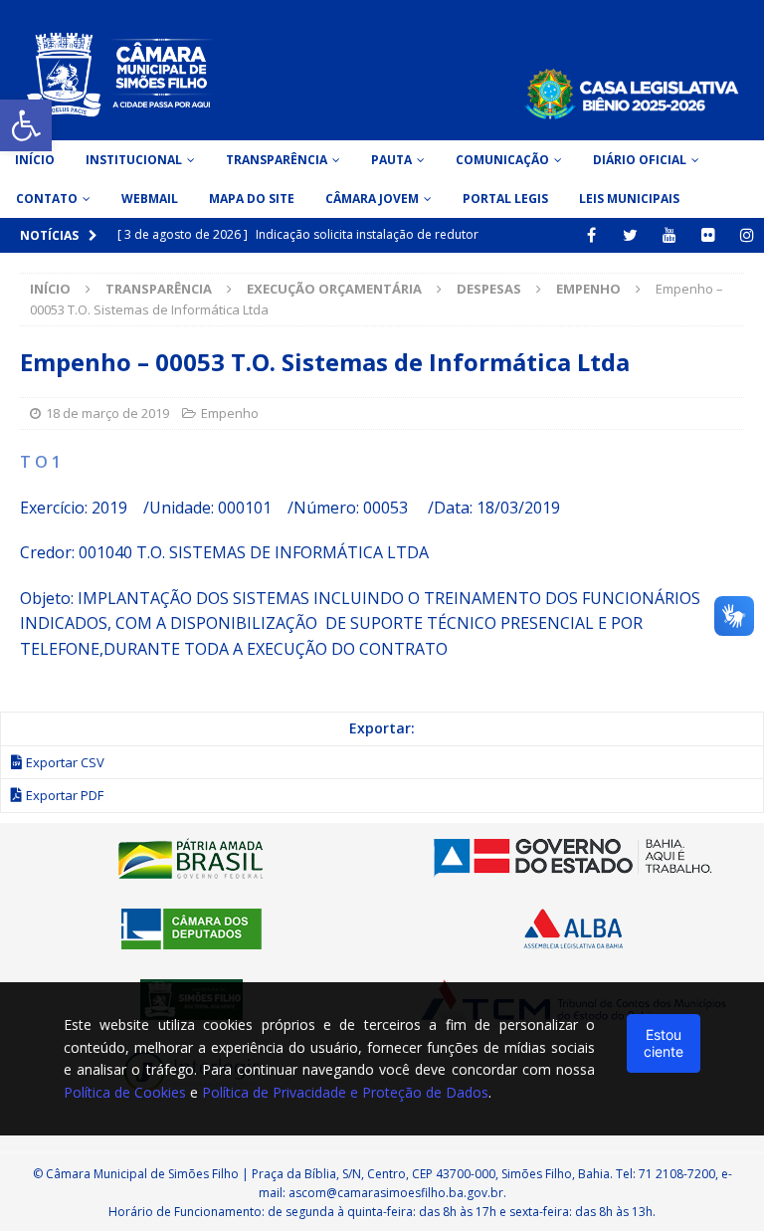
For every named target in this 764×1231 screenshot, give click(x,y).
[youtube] (669, 235)
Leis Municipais (629, 198)
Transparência (276, 159)
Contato (47, 198)
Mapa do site (251, 198)
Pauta (391, 159)
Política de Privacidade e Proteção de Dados (345, 1092)
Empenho (230, 413)
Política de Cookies (125, 1092)
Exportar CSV (65, 762)
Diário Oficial (639, 159)
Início (35, 159)
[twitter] (630, 235)
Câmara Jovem (372, 198)
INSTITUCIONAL (134, 159)
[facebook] (591, 235)
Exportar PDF (64, 795)
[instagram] (746, 235)
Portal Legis (505, 198)
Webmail (149, 198)
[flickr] (707, 235)
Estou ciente (663, 1042)
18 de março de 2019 (107, 413)
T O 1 (40, 462)
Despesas (489, 289)
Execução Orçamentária (334, 289)
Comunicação (502, 159)
